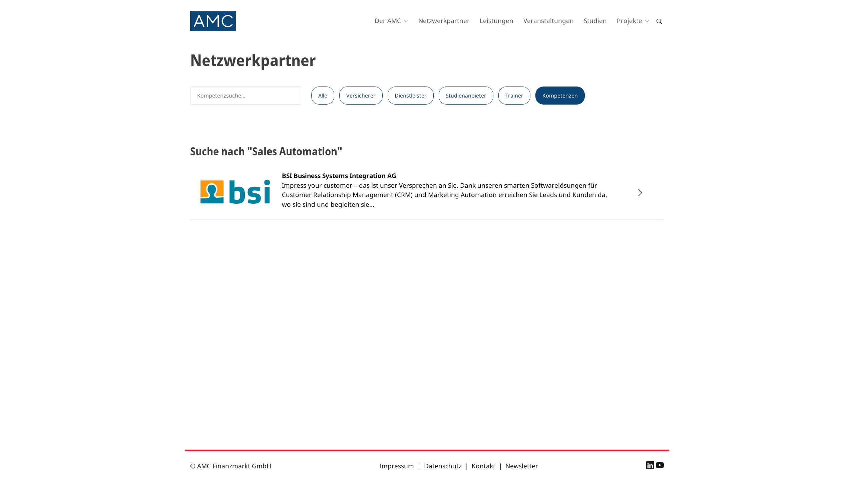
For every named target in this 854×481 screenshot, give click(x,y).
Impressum (397, 466)
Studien (595, 20)
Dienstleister (411, 95)
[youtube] (660, 466)
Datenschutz (443, 466)
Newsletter (521, 466)
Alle (322, 95)
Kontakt (483, 466)
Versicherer (361, 95)
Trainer (514, 95)
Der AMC (388, 20)
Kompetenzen (560, 95)
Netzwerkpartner (444, 20)
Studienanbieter (466, 95)
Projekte (629, 20)
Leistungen (496, 20)
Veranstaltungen (548, 20)
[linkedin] (651, 466)
